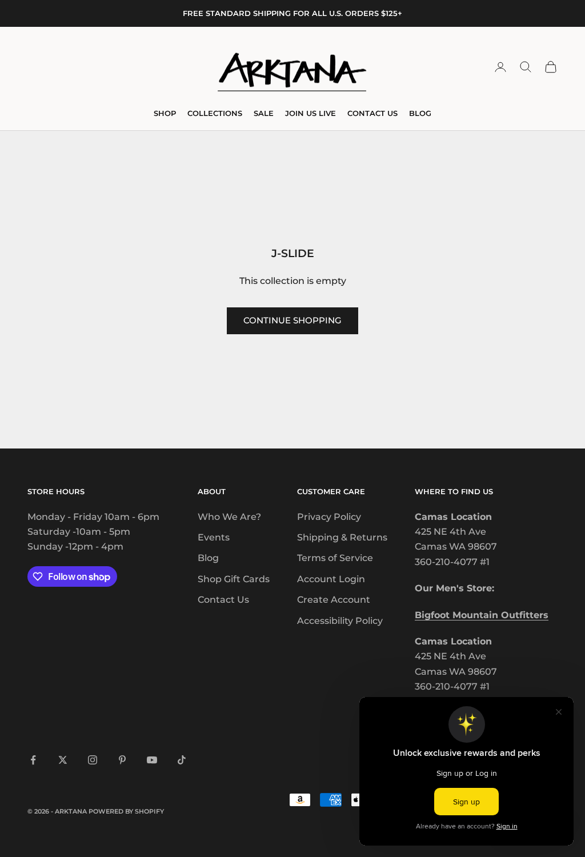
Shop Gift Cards (234, 579)
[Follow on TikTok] (181, 760)
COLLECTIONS (214, 113)
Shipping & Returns (342, 537)
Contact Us (223, 599)
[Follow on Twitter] (63, 760)
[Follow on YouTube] (152, 760)
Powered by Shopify (126, 811)
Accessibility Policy (340, 620)
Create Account (333, 599)
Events (214, 537)
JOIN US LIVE (310, 113)
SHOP (165, 113)
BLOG (420, 113)
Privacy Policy (329, 516)
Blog (208, 557)
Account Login (331, 579)
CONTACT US (372, 113)
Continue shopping (292, 320)
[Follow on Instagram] (92, 760)
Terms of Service (335, 557)
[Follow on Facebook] (33, 760)
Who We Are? (229, 516)
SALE (264, 113)
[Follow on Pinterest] (122, 760)
